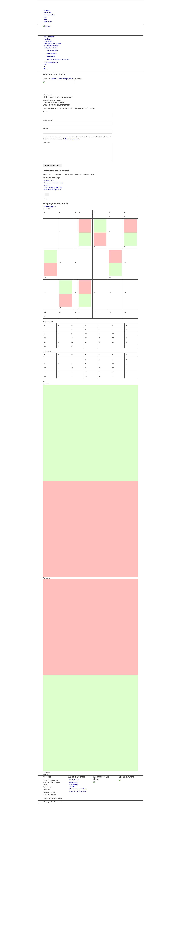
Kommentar (47, 142)
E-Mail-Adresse (48, 120)
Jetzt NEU (47, 185)
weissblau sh (54, 74)
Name (45, 112)
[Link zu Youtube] (44, 4)
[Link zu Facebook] (44, 1)
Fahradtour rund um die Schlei (53, 187)
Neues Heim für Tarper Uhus (52, 190)
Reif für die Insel (49, 181)
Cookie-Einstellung (49, 15)
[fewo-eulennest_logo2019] (58, 26)
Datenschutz (47, 13)
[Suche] (44, 67)
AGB (45, 17)
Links (45, 19)
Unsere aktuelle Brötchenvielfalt (53, 183)
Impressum (47, 10)
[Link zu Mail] (44, 6)
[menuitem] (91, 10)
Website (45, 128)
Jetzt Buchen (48, 22)
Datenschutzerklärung (71, 139)
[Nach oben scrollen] (38, 804)
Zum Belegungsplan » (49, 207)
